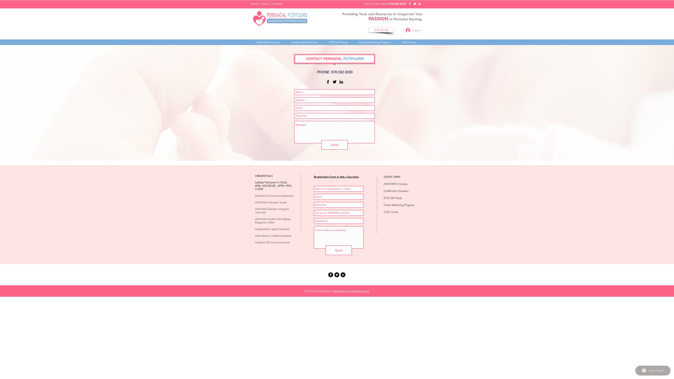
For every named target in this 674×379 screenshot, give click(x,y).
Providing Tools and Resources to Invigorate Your (382, 14)
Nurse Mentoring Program (399, 205)
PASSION (378, 19)
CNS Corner (391, 212)
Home (255, 3)
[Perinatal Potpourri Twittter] (415, 4)
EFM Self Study (393, 198)
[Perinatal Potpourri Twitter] (334, 81)
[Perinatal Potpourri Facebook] (410, 4)
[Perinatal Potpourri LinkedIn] (420, 4)
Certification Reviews (396, 191)
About (265, 3)
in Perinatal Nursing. (405, 19)
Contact (277, 3)
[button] (304, 42)
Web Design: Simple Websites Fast (351, 291)
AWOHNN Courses (395, 184)
